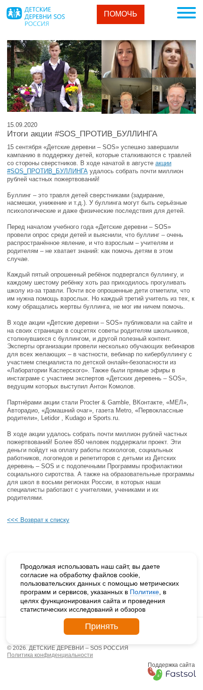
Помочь (120, 14)
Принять (101, 626)
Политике (144, 592)
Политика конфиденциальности (50, 655)
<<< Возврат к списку (38, 519)
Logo (35, 16)
